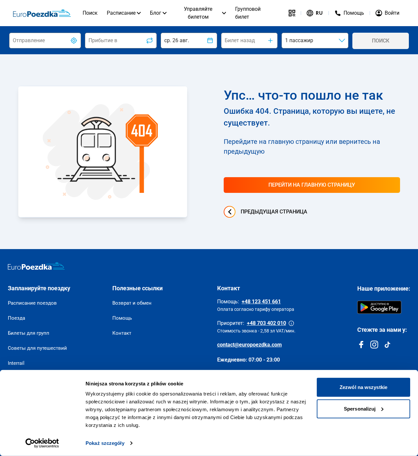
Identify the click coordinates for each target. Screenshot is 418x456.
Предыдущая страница (274, 212)
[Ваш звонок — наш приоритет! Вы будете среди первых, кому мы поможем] (291, 323)
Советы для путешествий (37, 348)
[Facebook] (361, 344)
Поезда (16, 318)
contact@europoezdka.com (249, 345)
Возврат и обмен (132, 303)
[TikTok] (387, 344)
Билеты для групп (28, 333)
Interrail (16, 363)
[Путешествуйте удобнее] (292, 13)
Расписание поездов (32, 303)
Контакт (121, 333)
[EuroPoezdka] (36, 266)
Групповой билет (248, 13)
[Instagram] (374, 344)
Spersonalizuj (360, 408)
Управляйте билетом (198, 13)
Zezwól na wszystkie (363, 387)
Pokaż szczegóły (105, 443)
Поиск (90, 13)
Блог (155, 13)
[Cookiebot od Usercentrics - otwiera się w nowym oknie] (42, 443)
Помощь (122, 318)
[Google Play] (379, 307)
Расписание (121, 13)
